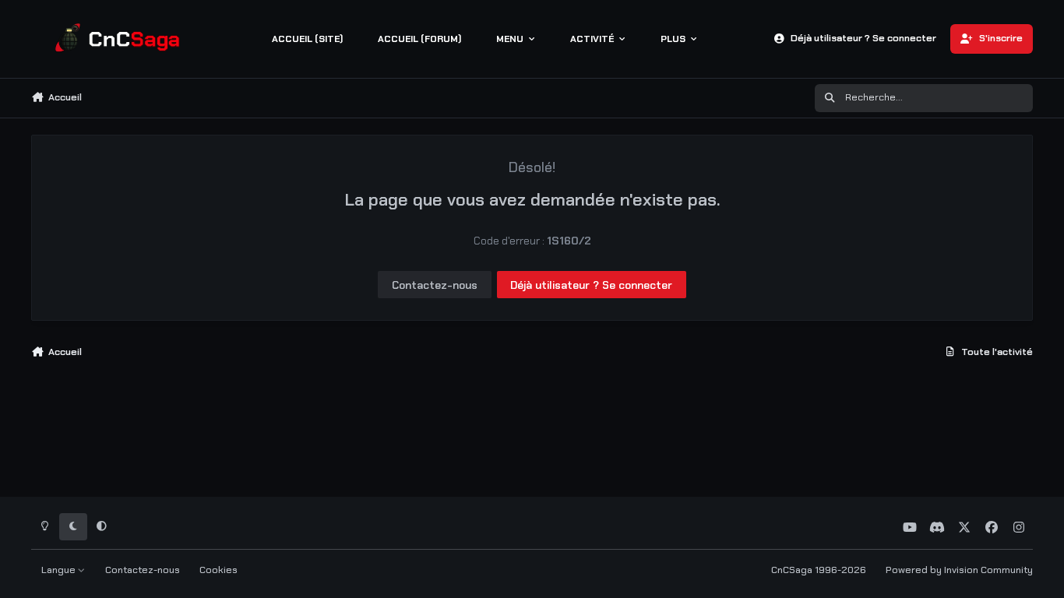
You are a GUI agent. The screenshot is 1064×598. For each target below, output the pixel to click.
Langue (59, 570)
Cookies (218, 570)
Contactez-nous (434, 285)
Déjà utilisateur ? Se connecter (591, 285)
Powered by (959, 570)
